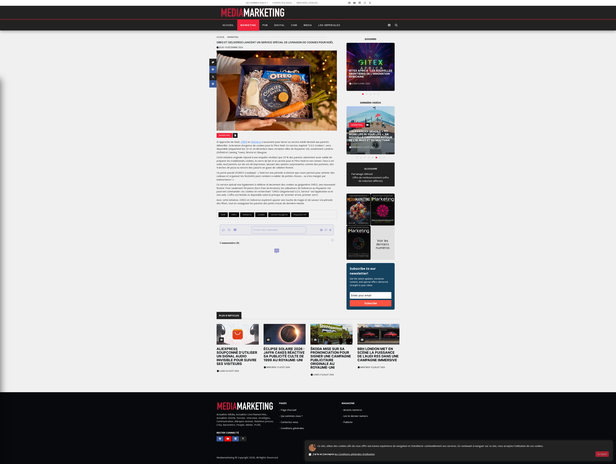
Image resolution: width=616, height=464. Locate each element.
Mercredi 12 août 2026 (278, 367)
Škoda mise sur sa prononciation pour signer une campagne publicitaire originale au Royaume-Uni (330, 358)
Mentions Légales (307, 3)
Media (308, 25)
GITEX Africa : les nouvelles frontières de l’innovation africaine (370, 73)
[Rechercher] (396, 25)
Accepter (602, 454)
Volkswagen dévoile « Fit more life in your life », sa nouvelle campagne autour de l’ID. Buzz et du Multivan (370, 136)
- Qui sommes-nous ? (291, 416)
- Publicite (347, 422)
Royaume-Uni (300, 214)
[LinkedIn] (359, 2)
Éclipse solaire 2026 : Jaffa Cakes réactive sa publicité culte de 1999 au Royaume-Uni (284, 354)
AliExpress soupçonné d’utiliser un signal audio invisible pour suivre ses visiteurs (237, 356)
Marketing (248, 25)
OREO (244, 141)
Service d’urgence (279, 214)
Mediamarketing (225, 457)
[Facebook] (349, 2)
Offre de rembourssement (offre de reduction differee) (370, 179)
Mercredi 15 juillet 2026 (372, 367)
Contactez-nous (282, 3)
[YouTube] (354, 2)
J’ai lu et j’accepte (344, 454)
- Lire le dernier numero (355, 416)
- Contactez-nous (288, 422)
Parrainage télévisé (362, 174)
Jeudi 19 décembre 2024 (231, 47)
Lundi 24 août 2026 (229, 371)
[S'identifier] (389, 25)
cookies (261, 214)
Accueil (228, 25)
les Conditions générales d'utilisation (355, 454)
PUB (265, 25)
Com (294, 25)
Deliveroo (256, 141)
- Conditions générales (291, 428)
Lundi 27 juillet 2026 (323, 374)
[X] (370, 2)
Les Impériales (329, 25)
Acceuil (220, 37)
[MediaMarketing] (253, 12)
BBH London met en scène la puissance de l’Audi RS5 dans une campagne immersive (378, 354)
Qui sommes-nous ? (257, 3)
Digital (279, 25)
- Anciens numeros (352, 409)
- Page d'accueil (287, 409)
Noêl (223, 214)
